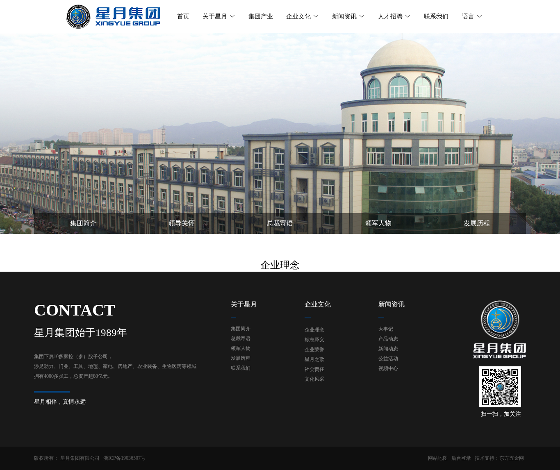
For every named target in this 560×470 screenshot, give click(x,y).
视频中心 (388, 368)
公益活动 (388, 358)
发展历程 (240, 358)
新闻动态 (388, 349)
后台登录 (461, 458)
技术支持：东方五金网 (499, 458)
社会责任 (314, 369)
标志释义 (314, 340)
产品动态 (388, 339)
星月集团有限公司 (80, 458)
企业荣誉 (314, 349)
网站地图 (438, 458)
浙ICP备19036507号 (124, 458)
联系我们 (240, 368)
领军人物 (240, 348)
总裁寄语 (240, 338)
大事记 (385, 329)
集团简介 (240, 328)
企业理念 (314, 330)
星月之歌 (314, 359)
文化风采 (314, 379)
